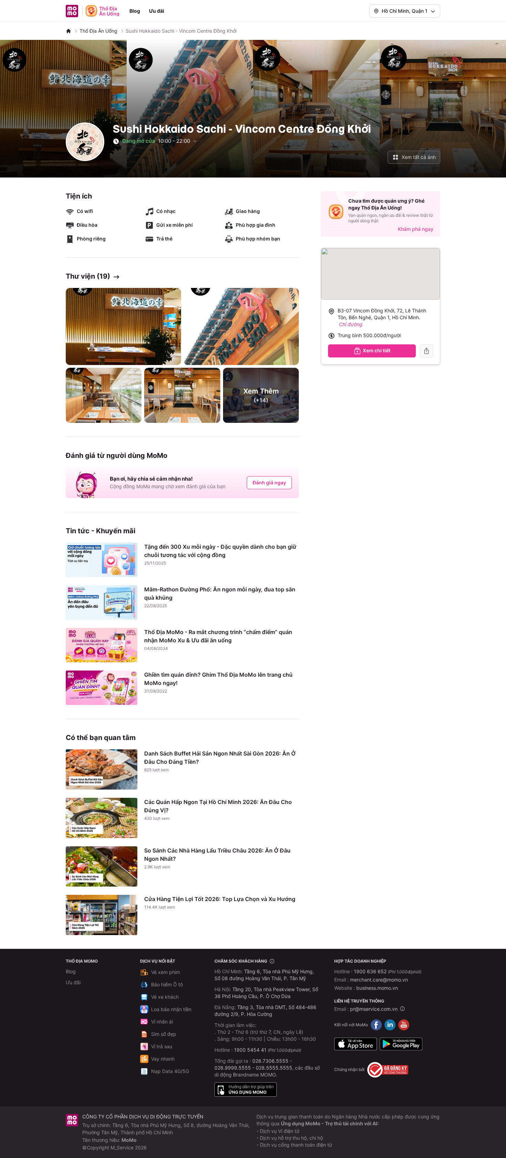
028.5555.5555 (274, 1068)
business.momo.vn (377, 988)
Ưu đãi (156, 11)
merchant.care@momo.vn (379, 980)
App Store (355, 1044)
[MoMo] (68, 31)
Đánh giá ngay (269, 482)
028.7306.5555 (270, 1061)
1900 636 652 (387, 971)
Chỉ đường (350, 324)
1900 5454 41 (250, 1050)
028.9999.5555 (232, 1068)
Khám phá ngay (415, 229)
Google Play (401, 1044)
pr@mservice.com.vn (374, 1009)
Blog (134, 11)
